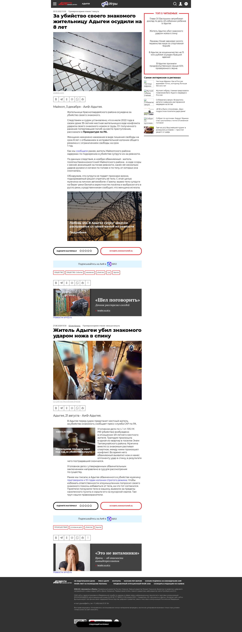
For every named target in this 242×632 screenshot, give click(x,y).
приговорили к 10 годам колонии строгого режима (97, 480)
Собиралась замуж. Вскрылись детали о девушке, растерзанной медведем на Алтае (170, 102)
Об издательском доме (84, 581)
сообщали (82, 151)
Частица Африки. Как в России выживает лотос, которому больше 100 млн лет (171, 83)
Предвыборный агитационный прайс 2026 (132, 584)
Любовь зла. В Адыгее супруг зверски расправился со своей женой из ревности (101, 224)
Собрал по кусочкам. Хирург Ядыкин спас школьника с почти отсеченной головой (172, 120)
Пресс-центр (103, 581)
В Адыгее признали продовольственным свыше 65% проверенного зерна (166, 66)
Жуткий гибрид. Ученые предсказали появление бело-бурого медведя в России (172, 92)
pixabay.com (58, 93)
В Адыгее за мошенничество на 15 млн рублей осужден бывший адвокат (166, 54)
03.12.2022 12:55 (59, 11)
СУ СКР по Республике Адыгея (66, 401)
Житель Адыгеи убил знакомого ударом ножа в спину (166, 32)
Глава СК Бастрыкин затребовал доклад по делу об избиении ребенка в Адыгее (166, 21)
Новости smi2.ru (62, 317)
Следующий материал (99, 624)
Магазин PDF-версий (133, 581)
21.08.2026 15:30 (59, 326)
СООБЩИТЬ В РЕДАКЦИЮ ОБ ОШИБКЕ (169, 584)
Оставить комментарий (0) (121, 251)
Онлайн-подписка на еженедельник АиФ (163, 581)
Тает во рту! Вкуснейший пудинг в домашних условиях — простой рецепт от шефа (171, 130)
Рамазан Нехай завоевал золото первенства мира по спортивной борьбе (166, 43)
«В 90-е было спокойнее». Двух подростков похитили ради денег (171, 110)
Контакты (116, 581)
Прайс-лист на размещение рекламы (90, 584)
